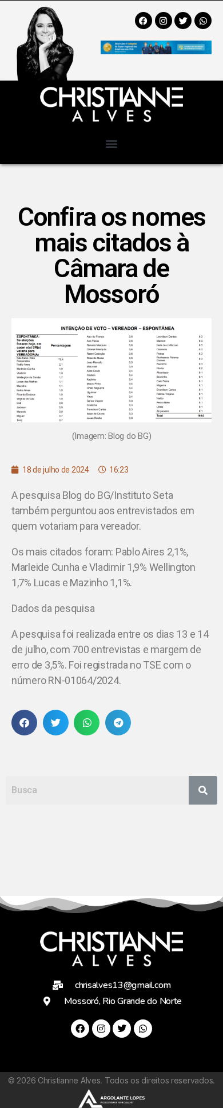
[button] (111, 143)
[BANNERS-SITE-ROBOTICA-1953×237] (156, 51)
